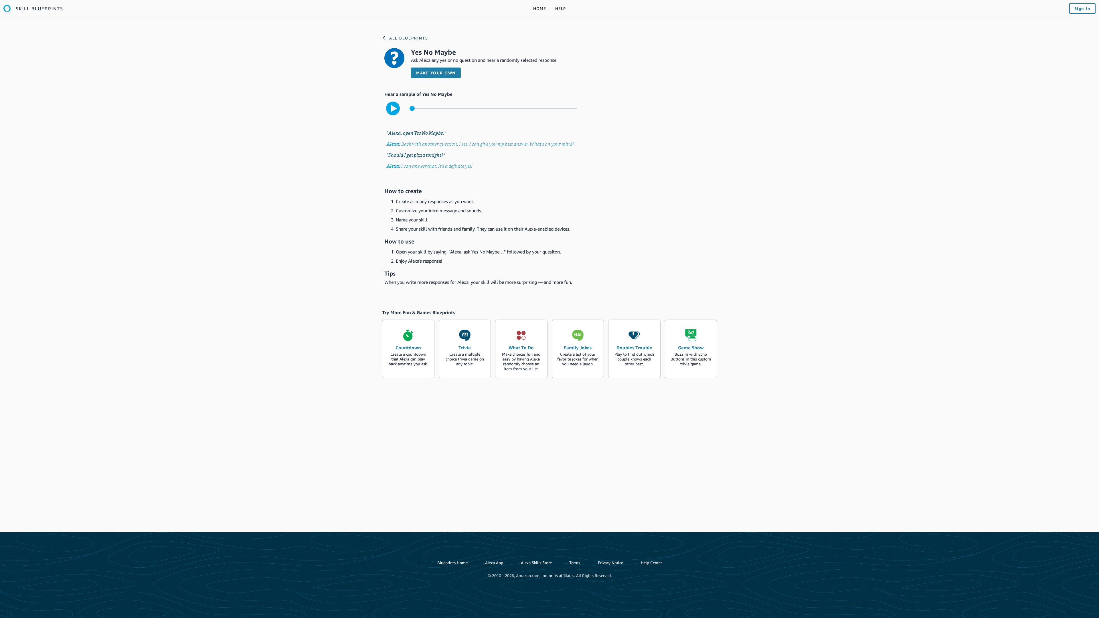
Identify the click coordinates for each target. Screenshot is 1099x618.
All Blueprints (408, 37)
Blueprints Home (452, 562)
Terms (574, 562)
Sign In (1082, 8)
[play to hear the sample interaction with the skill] (393, 108)
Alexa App (494, 562)
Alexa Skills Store (536, 562)
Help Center (651, 562)
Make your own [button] (436, 72)
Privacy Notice (610, 562)
